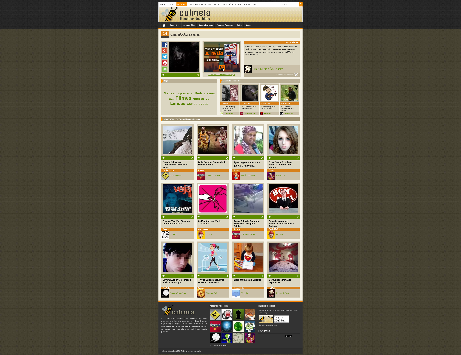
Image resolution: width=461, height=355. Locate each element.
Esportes (191, 4)
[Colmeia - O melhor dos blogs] (170, 22)
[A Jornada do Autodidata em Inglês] (222, 71)
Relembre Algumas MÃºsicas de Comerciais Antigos (281, 223)
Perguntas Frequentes (225, 25)
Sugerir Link (174, 25)
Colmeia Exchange (206, 25)
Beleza (162, 4)
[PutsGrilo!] (226, 343)
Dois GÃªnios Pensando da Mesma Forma (212, 163)
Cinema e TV (171, 4)
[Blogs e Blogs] (238, 331)
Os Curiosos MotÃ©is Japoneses (280, 281)
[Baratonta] (250, 343)
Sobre (239, 25)
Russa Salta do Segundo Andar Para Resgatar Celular (246, 223)
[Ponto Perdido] (238, 319)
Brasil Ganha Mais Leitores (247, 280)
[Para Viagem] (215, 319)
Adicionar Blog (189, 25)
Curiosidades (181, 4)
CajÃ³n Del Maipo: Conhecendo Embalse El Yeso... (175, 164)
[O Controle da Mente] (226, 331)
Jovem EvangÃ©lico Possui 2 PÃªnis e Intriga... (177, 281)
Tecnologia (238, 4)
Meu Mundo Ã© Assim (268, 69)
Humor (197, 4)
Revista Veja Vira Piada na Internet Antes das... (176, 222)
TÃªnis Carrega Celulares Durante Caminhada (211, 281)
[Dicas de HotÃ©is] (226, 319)
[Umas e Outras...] (238, 343)
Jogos (210, 4)
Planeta (224, 4)
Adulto (254, 4)
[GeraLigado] (250, 331)
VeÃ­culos (247, 4)
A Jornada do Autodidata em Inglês (221, 75)
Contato (248, 25)
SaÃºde (231, 4)
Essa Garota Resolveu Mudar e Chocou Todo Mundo (280, 164)
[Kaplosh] (250, 319)
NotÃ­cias (217, 4)
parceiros (225, 345)
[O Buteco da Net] (215, 331)
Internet (204, 4)
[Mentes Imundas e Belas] (215, 343)
